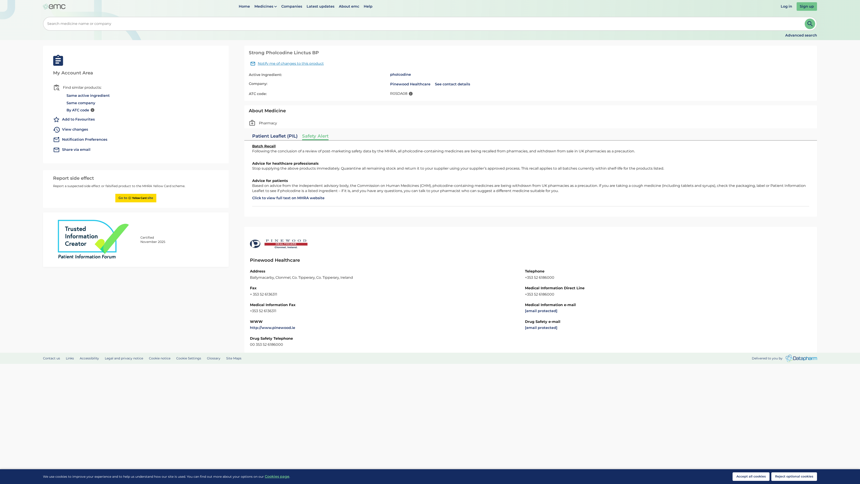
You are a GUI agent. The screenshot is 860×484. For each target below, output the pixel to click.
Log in (786, 6)
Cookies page (277, 476)
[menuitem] (244, 6)
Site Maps (233, 358)
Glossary (213, 358)
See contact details (452, 84)
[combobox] (425, 23)
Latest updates (320, 6)
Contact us (51, 358)
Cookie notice (159, 358)
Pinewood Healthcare (410, 84)
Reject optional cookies (794, 476)
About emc (349, 6)
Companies (291, 6)
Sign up (807, 6)
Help (368, 6)
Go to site (135, 198)
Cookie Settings (188, 358)
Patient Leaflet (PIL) (275, 136)
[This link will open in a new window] (801, 358)
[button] (265, 6)
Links (70, 358)
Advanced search (801, 35)
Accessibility (89, 358)
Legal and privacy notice (124, 358)
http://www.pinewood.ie (272, 328)
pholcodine (400, 74)
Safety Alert (315, 136)
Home (244, 6)
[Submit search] (810, 24)
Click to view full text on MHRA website (288, 198)
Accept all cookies (751, 476)
